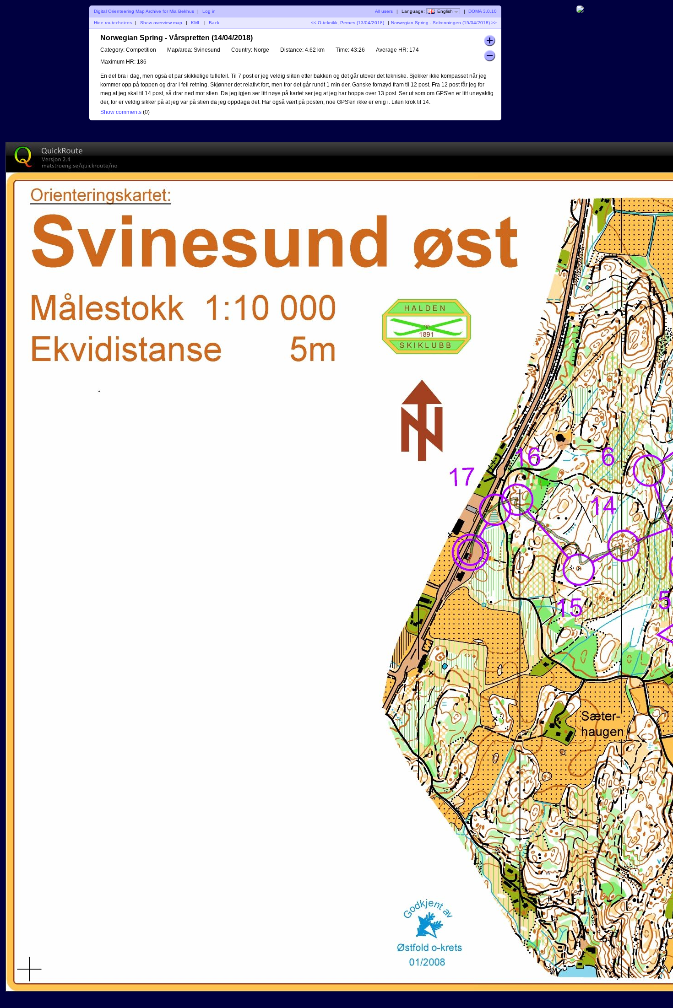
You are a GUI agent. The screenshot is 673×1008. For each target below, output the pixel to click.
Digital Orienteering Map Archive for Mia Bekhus (144, 11)
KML (196, 22)
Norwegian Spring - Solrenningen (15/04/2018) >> (444, 22)
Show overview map (161, 22)
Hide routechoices (113, 22)
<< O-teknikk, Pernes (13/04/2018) (347, 22)
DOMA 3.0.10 (482, 11)
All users (384, 11)
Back (214, 22)
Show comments (120, 112)
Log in (209, 11)
